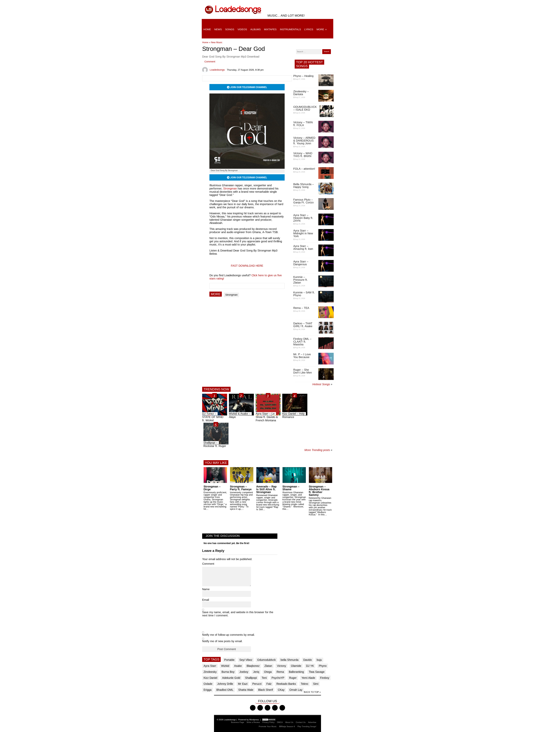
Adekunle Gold (231, 677)
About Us (289, 722)
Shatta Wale (245, 689)
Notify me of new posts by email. (222, 641)
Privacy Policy (268, 722)
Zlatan (268, 665)
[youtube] (275, 708)
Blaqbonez (253, 665)
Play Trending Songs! (306, 726)
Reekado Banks (286, 683)
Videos (242, 29)
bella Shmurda (289, 659)
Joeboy (243, 671)
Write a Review (253, 722)
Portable (229, 659)
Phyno (323, 665)
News (218, 29)
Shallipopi (251, 677)
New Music (216, 42)
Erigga (207, 689)
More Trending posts (318, 450)
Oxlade (208, 683)
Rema (280, 671)
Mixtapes (270, 29)
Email (205, 599)
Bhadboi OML (224, 689)
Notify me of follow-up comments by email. (228, 634)
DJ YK (310, 665)
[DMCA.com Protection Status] (269, 719)
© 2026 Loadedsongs (226, 719)
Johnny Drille (225, 683)
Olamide (296, 665)
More (320, 29)
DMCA (280, 722)
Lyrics (308, 29)
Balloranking (296, 671)
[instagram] (267, 708)
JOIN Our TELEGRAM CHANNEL (248, 87)
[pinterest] (282, 708)
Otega (268, 671)
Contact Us (301, 722)
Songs (229, 29)
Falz (269, 683)
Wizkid (225, 665)
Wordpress (254, 719)
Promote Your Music (268, 726)
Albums (255, 29)
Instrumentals (290, 29)
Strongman (231, 294)
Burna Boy (228, 671)
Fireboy (324, 677)
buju (319, 659)
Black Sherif (265, 689)
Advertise (312, 722)
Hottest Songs (321, 384)
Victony (281, 665)
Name (206, 589)
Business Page (237, 722)
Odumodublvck (266, 659)
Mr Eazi (242, 683)
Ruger (293, 677)
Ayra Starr (210, 665)
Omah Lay (295, 689)
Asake (238, 665)
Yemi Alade (308, 677)
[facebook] (253, 708)
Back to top (311, 692)
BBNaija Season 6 (287, 726)
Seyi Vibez (245, 659)
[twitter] (260, 708)
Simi (315, 683)
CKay (281, 689)
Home (207, 29)
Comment (209, 61)
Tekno (304, 683)
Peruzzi (257, 683)
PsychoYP (278, 677)
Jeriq (256, 671)
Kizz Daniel (210, 677)
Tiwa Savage (316, 671)
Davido (307, 659)
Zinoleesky (210, 671)
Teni (264, 677)
